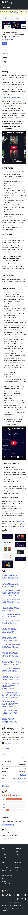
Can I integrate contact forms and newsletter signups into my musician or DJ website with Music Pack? (10, 704)
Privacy (4, 857)
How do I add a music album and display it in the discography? (11, 615)
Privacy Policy (21, 524)
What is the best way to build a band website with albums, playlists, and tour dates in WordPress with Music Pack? (10, 654)
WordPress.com (7, 875)
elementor (19, 778)
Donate (18, 867)
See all (24, 813)
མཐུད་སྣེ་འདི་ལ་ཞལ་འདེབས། (7, 839)
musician (24, 781)
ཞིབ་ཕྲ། (4, 49)
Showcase (18, 848)
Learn (3, 862)
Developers (5, 867)
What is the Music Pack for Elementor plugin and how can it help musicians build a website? (11, 577)
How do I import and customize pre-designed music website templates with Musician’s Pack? (11, 601)
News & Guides (16, 97)
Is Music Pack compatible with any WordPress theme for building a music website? (10, 638)
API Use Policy (21, 526)
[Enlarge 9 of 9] (24, 559)
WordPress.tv (6, 870)
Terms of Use (20, 521)
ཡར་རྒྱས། (5, 62)
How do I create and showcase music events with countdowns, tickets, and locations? (11, 608)
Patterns (17, 857)
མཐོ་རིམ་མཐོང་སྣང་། (6, 786)
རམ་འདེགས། (5, 66)
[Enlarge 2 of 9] (11, 542)
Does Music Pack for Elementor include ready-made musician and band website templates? (11, 678)
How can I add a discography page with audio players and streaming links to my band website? (10, 686)
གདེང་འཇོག (5, 54)
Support (4, 865)
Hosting (4, 854)
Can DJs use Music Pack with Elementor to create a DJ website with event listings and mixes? (11, 662)
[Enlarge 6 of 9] (24, 535)
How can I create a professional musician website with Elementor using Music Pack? (11, 646)
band (14, 778)
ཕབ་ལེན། (4, 43)
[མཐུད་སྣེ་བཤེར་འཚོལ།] (18, 18)
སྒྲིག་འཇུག (5, 58)
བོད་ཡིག (7, 891)
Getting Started (6, 97)
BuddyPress (6, 884)
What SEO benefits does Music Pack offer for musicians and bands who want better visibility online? (10, 720)
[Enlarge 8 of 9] (24, 551)
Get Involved (18, 862)
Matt (4, 878)
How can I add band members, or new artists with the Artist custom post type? (10, 622)
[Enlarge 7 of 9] (24, 544)
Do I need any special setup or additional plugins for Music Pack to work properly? (10, 585)
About (3, 848)
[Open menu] (25, 2)
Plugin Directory (6, 7)
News (3, 851)
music (19, 781)
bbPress (5, 881)
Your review (5, 813)
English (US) (23, 775)
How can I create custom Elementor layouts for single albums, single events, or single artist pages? (9, 630)
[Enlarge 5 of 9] (11, 562)
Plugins (17, 854)
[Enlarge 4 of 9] (11, 555)
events (24, 778)
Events (17, 865)
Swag (17, 870)
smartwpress (9, 39)
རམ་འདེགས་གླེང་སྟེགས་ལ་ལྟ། (8, 825)
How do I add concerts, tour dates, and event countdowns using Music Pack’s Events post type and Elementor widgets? (11, 695)
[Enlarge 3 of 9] (11, 548)
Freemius (7, 748)
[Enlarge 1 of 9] (11, 535)
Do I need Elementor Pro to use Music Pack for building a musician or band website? (10, 712)
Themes (17, 851)
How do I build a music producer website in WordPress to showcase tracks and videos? (11, 670)
